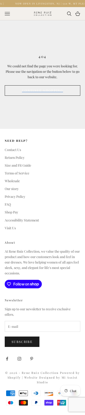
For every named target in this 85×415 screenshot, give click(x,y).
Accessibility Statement (22, 220)
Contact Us (13, 149)
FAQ (8, 204)
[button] (42, 284)
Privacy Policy (15, 196)
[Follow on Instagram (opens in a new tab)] (19, 358)
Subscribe (22, 342)
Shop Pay (11, 212)
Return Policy (15, 157)
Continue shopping (42, 90)
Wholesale (12, 181)
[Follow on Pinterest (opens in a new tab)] (31, 358)
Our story (12, 188)
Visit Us (10, 228)
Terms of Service (17, 173)
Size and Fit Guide (18, 165)
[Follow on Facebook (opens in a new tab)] (7, 358)
